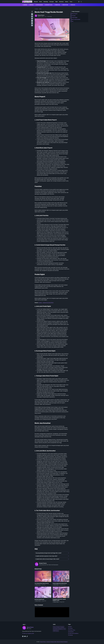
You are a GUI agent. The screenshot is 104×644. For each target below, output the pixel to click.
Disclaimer (71, 631)
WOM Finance (55, 630)
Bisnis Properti (74, 13)
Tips (64, 628)
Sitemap (71, 635)
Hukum (66, 1)
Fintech (58, 626)
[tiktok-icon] (27, 636)
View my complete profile (28, 633)
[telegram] (32, 21)
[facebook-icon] (23, 636)
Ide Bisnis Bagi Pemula (39, 599)
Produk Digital (74, 17)
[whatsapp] (32, 19)
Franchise (73, 15)
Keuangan (52, 1)
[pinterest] (32, 23)
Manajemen (61, 628)
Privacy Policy (72, 630)
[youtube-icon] (25, 636)
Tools (71, 1)
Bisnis (40, 1)
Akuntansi (61, 1)
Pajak (56, 1)
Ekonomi (36, 1)
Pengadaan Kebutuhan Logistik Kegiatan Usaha (59, 600)
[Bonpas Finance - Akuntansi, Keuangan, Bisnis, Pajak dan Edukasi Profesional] (27, 2)
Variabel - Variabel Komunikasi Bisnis (45, 302)
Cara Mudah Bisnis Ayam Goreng (42, 583)
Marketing (46, 1)
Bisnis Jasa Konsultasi (76, 19)
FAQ (72, 21)
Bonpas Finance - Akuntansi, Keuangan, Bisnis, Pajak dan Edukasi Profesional (53, 641)
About (70, 626)
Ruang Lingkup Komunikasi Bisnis (60, 583)
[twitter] (32, 16)
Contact (71, 628)
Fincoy (54, 626)
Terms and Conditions (73, 633)
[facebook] (32, 14)
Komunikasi (55, 628)
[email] (32, 25)
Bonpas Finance (30, 627)
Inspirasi (62, 626)
